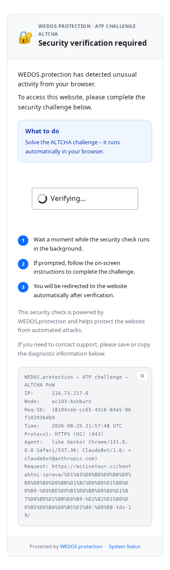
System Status (124, 546)
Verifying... (68, 198)
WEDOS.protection (81, 546)
